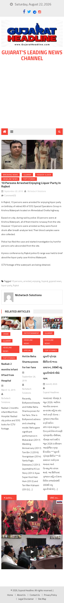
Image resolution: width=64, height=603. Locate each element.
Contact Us (35, 595)
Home (10, 595)
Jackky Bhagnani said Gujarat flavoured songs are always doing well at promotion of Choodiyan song (11, 497)
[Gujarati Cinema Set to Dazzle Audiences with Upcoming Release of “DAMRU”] (32, 517)
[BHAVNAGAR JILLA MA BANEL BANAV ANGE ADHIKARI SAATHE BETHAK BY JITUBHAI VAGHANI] (32, 552)
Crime (6, 333)
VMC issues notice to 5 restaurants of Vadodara (56, 497)
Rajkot (16, 285)
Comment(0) (10, 195)
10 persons (17, 281)
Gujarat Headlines (51, 392)
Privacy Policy (50, 595)
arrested (27, 281)
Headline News (10, 179)
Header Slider (44, 174)
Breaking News (10, 174)
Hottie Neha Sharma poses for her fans (30, 361)
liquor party (6, 285)
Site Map (42, 599)
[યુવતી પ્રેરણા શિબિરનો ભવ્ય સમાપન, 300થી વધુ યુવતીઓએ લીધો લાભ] (53, 323)
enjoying (36, 281)
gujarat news (55, 281)
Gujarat (27, 174)
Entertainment (31, 333)
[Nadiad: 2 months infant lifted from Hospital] (11, 323)
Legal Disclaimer (26, 599)
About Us (21, 595)
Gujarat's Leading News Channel (32, 55)
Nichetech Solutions (36, 191)
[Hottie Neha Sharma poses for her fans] (32, 323)
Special (27, 350)
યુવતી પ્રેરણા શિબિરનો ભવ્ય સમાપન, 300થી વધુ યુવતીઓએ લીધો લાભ (52, 367)
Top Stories (29, 179)
